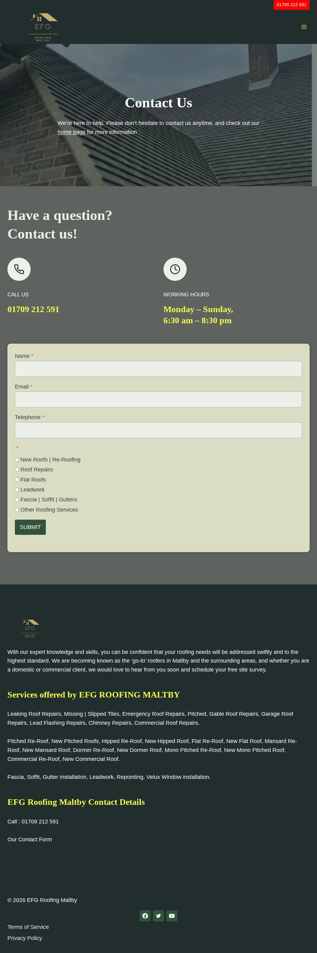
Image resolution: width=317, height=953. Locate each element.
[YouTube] (171, 915)
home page (71, 132)
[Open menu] (304, 27)
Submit (30, 527)
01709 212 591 (291, 4)
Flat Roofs (33, 480)
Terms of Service (28, 927)
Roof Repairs (36, 469)
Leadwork (32, 490)
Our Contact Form (29, 839)
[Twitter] (158, 915)
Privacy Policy (24, 938)
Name (24, 356)
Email (24, 387)
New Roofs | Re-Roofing (50, 460)
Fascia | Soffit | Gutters (48, 499)
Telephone (29, 417)
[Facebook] (145, 915)
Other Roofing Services (49, 510)
